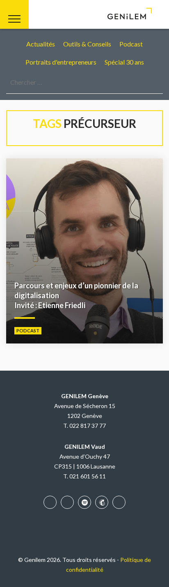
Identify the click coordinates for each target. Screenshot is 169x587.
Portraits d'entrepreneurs (60, 62)
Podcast (131, 44)
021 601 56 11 (87, 476)
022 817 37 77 (87, 425)
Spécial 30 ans (124, 62)
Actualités (40, 44)
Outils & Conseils (87, 44)
